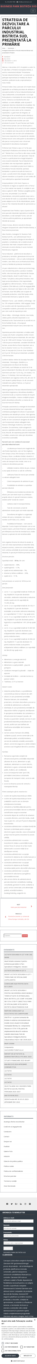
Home (3, 48)
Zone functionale (9, 1186)
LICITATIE (8, 1071)
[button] (18, 1361)
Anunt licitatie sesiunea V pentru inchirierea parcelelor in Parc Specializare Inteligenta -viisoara (15, 964)
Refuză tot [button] (28, 1356)
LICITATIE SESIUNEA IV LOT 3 (15, 970)
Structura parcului (10, 1176)
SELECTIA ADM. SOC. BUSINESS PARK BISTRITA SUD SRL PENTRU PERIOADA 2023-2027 (17, 1089)
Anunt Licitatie (9, 1043)
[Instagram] (25, 1204)
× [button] (34, 1320)
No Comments (9, 63)
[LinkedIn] (21, 1204)
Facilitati (6, 1146)
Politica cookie (9, 1166)
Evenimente (11, 48)
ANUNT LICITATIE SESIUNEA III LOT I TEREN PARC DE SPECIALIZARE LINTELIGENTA (17, 977)
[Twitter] (12, 1204)
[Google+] (16, 1204)
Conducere (7, 1132)
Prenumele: (7, 1232)
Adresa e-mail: (8, 1218)
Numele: (6, 1225)
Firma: (5, 1240)
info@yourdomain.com (25, 2)
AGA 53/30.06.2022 (11, 1095)
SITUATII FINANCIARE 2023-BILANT (17, 1060)
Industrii (7, 1156)
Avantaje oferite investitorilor (14, 1122)
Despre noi (8, 1141)
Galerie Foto (8, 1151)
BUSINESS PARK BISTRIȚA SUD (19, 6)
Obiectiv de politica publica (13, 1161)
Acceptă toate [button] (10, 1356)
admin (8, 59)
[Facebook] (7, 1204)
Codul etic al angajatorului (13, 1127)
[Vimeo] (30, 1204)
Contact (6, 1136)
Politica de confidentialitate (13, 1171)
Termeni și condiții (10, 1181)
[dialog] (18, 1341)
